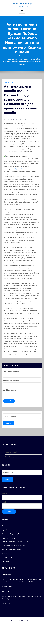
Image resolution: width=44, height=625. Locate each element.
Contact (4, 554)
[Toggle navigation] (22, 11)
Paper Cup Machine (8, 530)
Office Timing (9, 457)
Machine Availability (11, 452)
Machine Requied (9, 390)
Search (8, 423)
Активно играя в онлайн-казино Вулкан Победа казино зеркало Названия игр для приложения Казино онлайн (22, 61)
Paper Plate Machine (8, 538)
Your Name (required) (11, 371)
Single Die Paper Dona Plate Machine (15, 541)
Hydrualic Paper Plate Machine (12, 550)
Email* (4, 502)
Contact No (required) (11, 381)
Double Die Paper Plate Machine (14, 546)
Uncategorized (8, 82)
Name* (4, 494)
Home (23, 56)
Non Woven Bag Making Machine (13, 534)
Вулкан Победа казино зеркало (26, 169)
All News (6, 561)
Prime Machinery (22, 3)
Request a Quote (8, 557)
